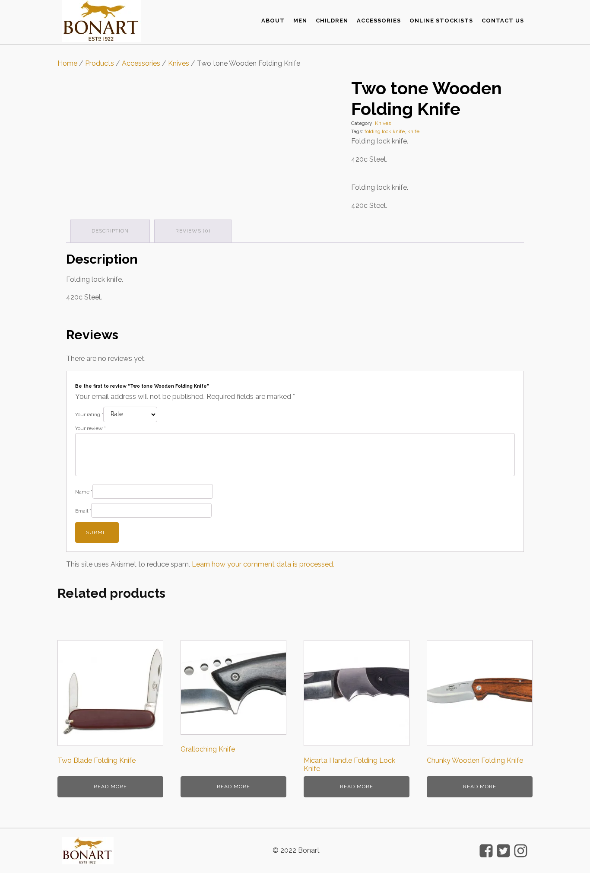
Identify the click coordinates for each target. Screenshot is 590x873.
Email (83, 511)
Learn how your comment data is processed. (263, 564)
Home (67, 63)
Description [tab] (110, 231)
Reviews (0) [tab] (192, 231)
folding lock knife (385, 131)
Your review (90, 428)
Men (300, 20)
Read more (110, 787)
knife (413, 131)
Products (99, 63)
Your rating (89, 414)
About (273, 20)
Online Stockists (441, 20)
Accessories (379, 20)
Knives (178, 63)
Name (83, 492)
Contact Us (503, 20)
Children (332, 20)
